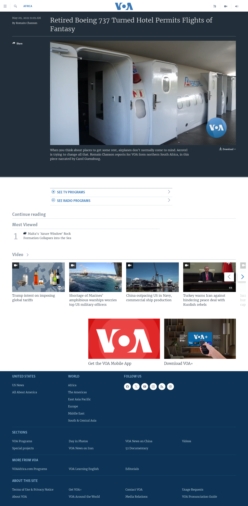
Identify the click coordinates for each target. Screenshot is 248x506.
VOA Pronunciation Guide (199, 496)
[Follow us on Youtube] (144, 386)
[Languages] (214, 6)
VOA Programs (22, 441)
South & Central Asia (82, 420)
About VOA (19, 496)
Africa (27, 6)
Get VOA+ (75, 489)
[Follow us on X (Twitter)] (136, 386)
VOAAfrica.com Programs (29, 469)
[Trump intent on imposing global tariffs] (38, 277)
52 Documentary (136, 448)
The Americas (77, 392)
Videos (186, 441)
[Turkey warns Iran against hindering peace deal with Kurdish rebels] (209, 277)
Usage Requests (192, 489)
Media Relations (136, 496)
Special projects (23, 448)
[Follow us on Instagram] (153, 386)
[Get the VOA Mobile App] (124, 339)
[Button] (17, 44)
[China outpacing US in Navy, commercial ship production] (152, 277)
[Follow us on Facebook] (127, 386)
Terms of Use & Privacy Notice (32, 489)
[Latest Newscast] (236, 6)
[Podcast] (170, 386)
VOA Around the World (84, 496)
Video (17, 254)
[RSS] (161, 386)
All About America (24, 392)
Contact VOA (134, 489)
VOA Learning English (84, 469)
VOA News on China (138, 441)
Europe (73, 406)
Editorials (132, 469)
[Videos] (225, 6)
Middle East (76, 413)
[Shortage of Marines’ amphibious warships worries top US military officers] (95, 277)
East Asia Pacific (79, 399)
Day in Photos (78, 441)
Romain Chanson (26, 23)
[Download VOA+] (200, 339)
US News (18, 385)
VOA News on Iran (81, 448)
